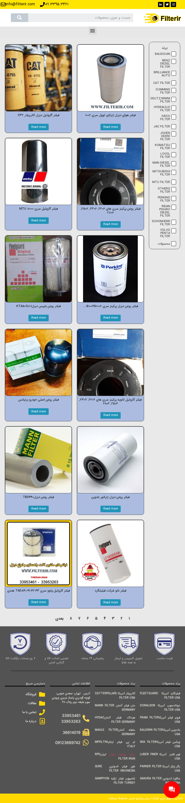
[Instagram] (173, 4)
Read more (110, 127)
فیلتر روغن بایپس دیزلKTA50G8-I (38, 306)
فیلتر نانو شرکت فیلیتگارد (110, 590)
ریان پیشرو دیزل (122, 754)
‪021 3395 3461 (56, 4)
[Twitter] (167, 4)
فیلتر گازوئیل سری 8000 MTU (38, 208)
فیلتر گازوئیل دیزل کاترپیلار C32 (38, 115)
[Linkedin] (160, 4)
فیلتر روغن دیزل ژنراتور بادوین (111, 497)
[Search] (19, 17)
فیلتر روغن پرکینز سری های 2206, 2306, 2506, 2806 (110, 210)
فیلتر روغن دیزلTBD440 (38, 497)
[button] (93, 31)
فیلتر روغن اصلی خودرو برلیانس (38, 399)
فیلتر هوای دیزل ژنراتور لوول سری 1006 (110, 115)
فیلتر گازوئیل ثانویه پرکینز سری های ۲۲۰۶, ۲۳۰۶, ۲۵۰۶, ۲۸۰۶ (110, 401)
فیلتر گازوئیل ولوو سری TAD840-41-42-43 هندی (38, 590)
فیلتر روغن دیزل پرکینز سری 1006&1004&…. (110, 306)
